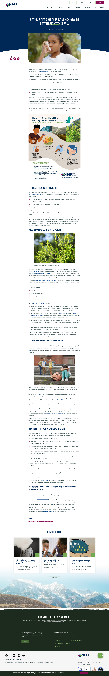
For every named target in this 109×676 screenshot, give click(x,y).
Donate (100, 2)
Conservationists (76, 640)
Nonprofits (58, 635)
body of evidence (63, 313)
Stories (91, 2)
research (35, 346)
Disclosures (53, 662)
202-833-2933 (17, 659)
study (30, 350)
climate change (35, 271)
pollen (31, 273)
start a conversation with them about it (55, 413)
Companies (57, 637)
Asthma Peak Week (44, 71)
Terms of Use (46, 662)
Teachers (74, 635)
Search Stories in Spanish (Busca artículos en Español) (62, 645)
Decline (93, 673)
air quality (45, 480)
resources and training (43, 499)
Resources (82, 2)
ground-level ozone (39, 273)
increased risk (56, 405)
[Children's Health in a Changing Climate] (54, 555)
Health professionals (77, 637)
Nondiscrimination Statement (21, 662)
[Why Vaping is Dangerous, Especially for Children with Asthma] (26, 555)
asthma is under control (35, 194)
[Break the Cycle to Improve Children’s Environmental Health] (82, 555)
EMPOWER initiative (62, 399)
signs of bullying (74, 410)
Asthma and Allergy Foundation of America (46, 280)
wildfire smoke (51, 273)
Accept (84, 673)
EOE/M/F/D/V (30, 662)
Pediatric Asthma (47, 521)
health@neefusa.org (48, 511)
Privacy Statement (35, 673)
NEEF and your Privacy (38, 662)
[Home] (12, 5)
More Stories (54, 577)
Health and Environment (35, 521)
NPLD (73, 2)
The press (57, 640)
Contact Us (8, 659)
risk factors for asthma (39, 303)
